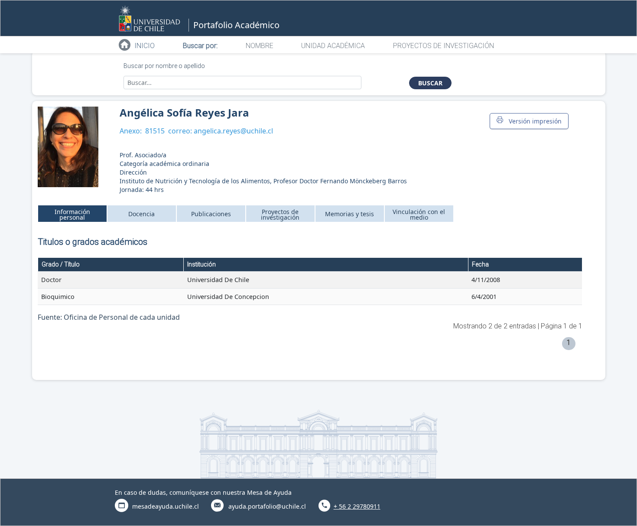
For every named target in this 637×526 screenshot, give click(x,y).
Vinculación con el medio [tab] (419, 214)
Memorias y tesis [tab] (349, 214)
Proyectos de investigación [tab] (280, 214)
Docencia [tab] (141, 214)
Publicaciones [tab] (211, 214)
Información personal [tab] (72, 214)
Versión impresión (533, 121)
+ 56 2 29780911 (357, 506)
